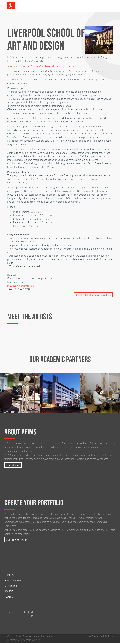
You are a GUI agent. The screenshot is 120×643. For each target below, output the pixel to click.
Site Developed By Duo (100, 636)
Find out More (12, 465)
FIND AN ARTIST (13, 580)
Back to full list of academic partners (94, 294)
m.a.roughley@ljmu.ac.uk (20, 285)
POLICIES (9, 591)
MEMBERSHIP (12, 586)
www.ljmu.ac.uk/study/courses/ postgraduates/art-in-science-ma (41, 66)
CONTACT (10, 596)
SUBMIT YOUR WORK (16, 539)
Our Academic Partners (60, 359)
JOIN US (9, 575)
